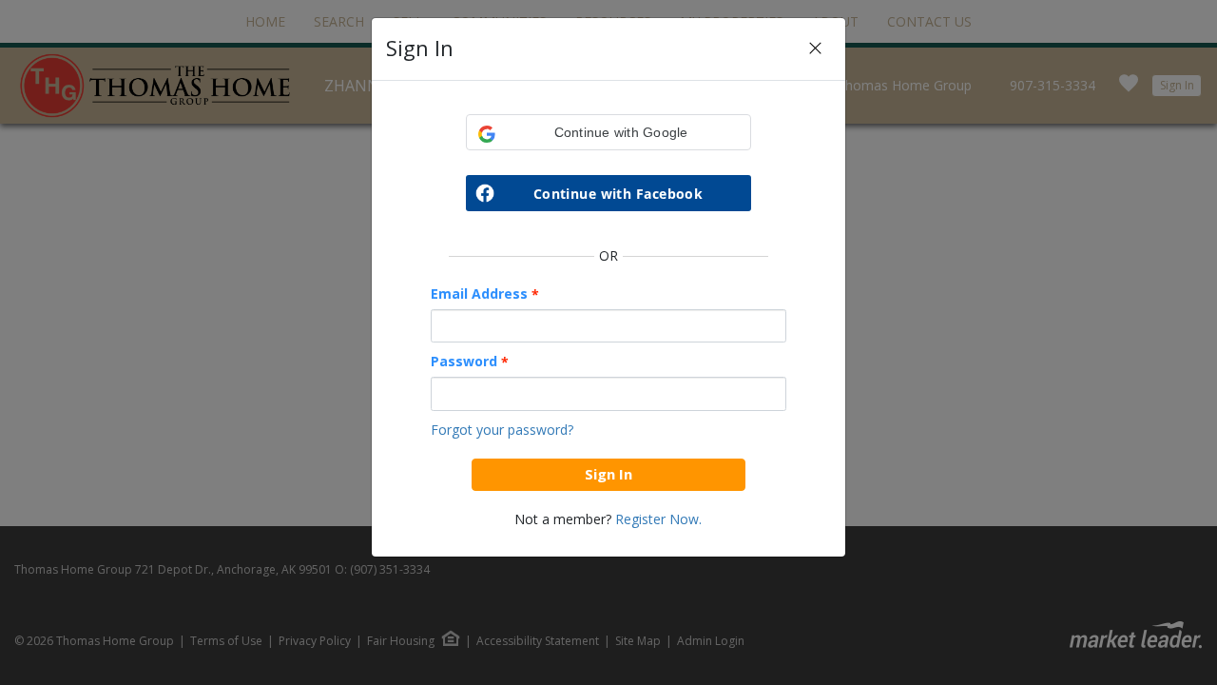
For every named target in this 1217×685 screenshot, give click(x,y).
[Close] (815, 49)
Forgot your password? (502, 430)
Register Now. (658, 519)
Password (470, 361)
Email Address (485, 293)
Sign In (608, 473)
